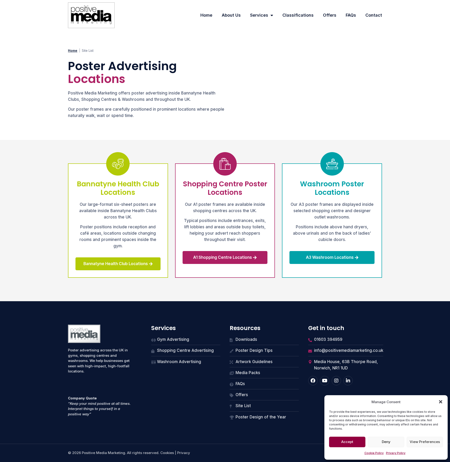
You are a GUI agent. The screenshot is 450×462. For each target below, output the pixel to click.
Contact (373, 15)
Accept (347, 441)
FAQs (351, 15)
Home (206, 15)
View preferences (425, 441)
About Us (231, 15)
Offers (329, 15)
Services (259, 15)
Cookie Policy (374, 453)
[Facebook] (313, 380)
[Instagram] (336, 380)
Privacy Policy (395, 453)
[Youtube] (324, 380)
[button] (440, 401)
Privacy (183, 453)
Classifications (298, 15)
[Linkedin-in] (348, 380)
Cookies (167, 453)
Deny (386, 441)
